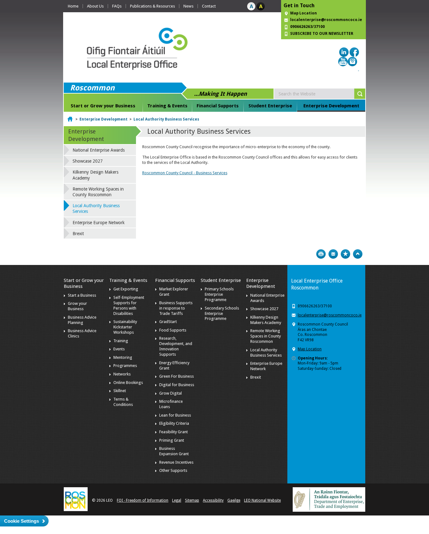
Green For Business (176, 376)
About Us (95, 6)
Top (357, 254)
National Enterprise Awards (99, 150)
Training (120, 340)
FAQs (117, 6)
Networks (122, 374)
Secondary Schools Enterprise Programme (222, 313)
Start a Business (82, 295)
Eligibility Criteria (174, 423)
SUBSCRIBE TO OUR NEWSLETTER (321, 33)
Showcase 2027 (88, 161)
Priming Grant (171, 440)
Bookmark (345, 254)
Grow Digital (170, 393)
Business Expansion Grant (174, 451)
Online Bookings (128, 382)
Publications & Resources (152, 6)
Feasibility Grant (173, 431)
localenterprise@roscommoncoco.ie (329, 315)
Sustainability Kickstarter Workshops (125, 327)
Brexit (78, 233)
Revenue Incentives (176, 462)
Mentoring (122, 357)
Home (73, 6)
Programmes (125, 365)
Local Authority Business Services (166, 119)
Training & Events (167, 106)
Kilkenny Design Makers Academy (95, 175)
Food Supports (172, 330)
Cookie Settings (21, 521)
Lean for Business (175, 415)
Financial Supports (218, 106)
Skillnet (119, 390)
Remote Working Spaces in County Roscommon (98, 191)
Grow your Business (77, 306)
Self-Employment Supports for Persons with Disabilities (128, 305)
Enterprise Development (331, 106)
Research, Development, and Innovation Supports (175, 346)
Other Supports (173, 470)
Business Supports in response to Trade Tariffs (176, 308)
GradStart (168, 321)
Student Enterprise (270, 106)
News (188, 6)
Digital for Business (176, 384)
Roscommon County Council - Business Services (184, 172)
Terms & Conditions (123, 402)
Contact (209, 6)
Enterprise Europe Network (99, 222)
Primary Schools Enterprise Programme (219, 294)
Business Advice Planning (82, 320)
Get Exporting (125, 289)
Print (321, 254)
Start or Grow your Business (103, 106)
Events (119, 349)
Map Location (303, 13)
